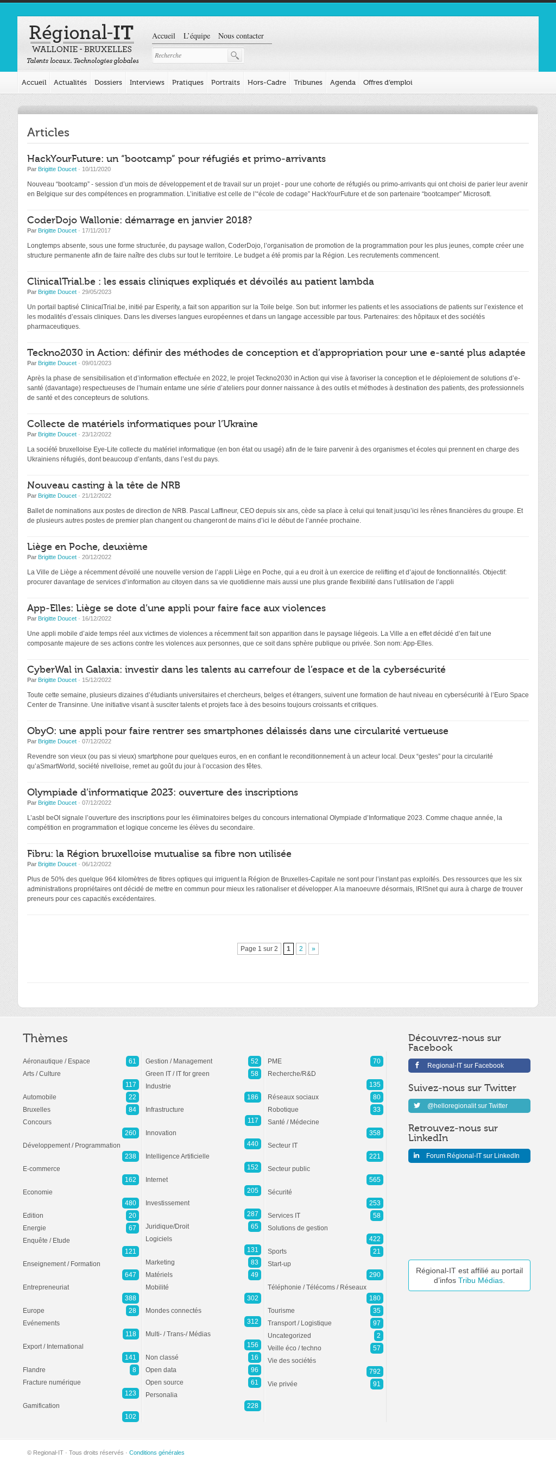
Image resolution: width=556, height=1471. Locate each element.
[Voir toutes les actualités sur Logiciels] (203, 1233)
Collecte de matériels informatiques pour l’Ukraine (142, 424)
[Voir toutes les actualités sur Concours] (81, 1116)
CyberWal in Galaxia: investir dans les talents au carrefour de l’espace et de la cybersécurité (236, 669)
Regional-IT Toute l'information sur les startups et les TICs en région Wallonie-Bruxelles (82, 44)
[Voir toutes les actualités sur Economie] (81, 1186)
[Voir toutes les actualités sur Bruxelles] (81, 1104)
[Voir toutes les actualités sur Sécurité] (325, 1186)
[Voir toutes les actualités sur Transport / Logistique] (325, 1317)
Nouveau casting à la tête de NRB (103, 485)
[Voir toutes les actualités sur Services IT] (325, 1210)
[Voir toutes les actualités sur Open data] (203, 1364)
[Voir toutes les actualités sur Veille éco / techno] (325, 1342)
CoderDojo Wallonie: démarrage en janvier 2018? (139, 220)
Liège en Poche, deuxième (87, 547)
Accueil (163, 35)
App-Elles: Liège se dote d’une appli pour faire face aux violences (176, 608)
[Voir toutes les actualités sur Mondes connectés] (203, 1305)
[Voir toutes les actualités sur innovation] (203, 1127)
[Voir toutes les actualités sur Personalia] (203, 1389)
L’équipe (197, 35)
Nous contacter (241, 35)
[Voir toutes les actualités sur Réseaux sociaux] (325, 1091)
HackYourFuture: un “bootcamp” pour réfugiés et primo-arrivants (176, 159)
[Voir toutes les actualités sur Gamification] (81, 1400)
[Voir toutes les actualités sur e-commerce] (81, 1163)
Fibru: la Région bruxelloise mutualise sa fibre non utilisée (159, 854)
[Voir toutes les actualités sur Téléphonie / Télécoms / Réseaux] (325, 1282)
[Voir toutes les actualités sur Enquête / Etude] (81, 1235)
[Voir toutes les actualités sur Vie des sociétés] (325, 1355)
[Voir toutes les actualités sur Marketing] (203, 1257)
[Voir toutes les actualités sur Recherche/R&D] (325, 1068)
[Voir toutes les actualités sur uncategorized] (325, 1330)
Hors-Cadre (267, 82)
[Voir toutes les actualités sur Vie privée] (325, 1378)
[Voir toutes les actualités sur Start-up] (325, 1258)
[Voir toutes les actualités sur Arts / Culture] (81, 1068)
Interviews (147, 82)
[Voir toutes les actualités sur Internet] (203, 1174)
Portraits (225, 82)
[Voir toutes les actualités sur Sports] (325, 1246)
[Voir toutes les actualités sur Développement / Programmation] (81, 1140)
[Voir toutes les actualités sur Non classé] (203, 1352)
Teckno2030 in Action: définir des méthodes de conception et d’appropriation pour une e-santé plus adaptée (276, 353)
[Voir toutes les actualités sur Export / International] (81, 1341)
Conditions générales (157, 1452)
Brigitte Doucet (57, 169)
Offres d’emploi (388, 82)
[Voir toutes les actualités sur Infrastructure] (203, 1104)
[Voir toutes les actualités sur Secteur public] (325, 1163)
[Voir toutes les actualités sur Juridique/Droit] (203, 1221)
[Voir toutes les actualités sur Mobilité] (203, 1282)
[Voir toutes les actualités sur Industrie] (203, 1080)
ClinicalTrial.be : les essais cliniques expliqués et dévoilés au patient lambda (200, 281)
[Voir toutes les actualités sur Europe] (81, 1305)
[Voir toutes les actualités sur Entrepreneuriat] (81, 1282)
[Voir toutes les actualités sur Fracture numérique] (81, 1377)
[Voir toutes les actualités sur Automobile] (81, 1091)
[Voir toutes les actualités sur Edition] (81, 1210)
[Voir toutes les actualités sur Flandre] (81, 1364)
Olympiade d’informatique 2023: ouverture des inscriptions (162, 792)
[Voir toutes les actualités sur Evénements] (81, 1317)
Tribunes (308, 82)
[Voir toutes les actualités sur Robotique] (325, 1104)
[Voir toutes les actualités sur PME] (325, 1055)
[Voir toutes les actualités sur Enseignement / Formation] (81, 1258)
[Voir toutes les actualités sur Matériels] (203, 1269)
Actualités (70, 82)
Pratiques (188, 82)
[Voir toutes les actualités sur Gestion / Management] (203, 1055)
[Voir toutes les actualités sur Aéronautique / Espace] (81, 1055)
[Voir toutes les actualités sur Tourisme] (325, 1305)
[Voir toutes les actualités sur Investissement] (203, 1197)
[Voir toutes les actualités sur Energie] (81, 1222)
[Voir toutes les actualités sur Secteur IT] (325, 1140)
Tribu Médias (480, 1280)
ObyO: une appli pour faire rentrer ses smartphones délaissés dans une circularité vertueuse (237, 731)
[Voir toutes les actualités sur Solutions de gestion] (325, 1222)
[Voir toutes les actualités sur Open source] (203, 1377)
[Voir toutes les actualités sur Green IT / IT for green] (203, 1068)
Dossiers (108, 82)
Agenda (343, 82)
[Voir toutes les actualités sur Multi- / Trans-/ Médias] (203, 1328)
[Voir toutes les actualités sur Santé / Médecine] (325, 1116)
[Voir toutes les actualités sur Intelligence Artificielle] (203, 1151)
